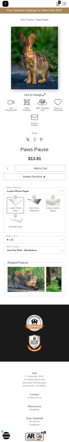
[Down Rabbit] (26, 279)
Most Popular (27, 20)
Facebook (34, 422)
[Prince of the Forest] (54, 279)
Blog (32, 410)
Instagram (34, 425)
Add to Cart (40, 168)
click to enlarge (33, 94)
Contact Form (34, 398)
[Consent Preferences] (6, 435)
